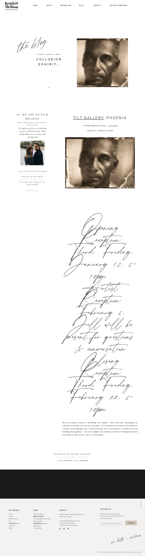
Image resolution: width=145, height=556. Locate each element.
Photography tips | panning (73, 461)
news (58, 54)
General (50, 54)
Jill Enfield (113, 126)
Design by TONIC (137, 552)
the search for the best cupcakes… (72, 454)
